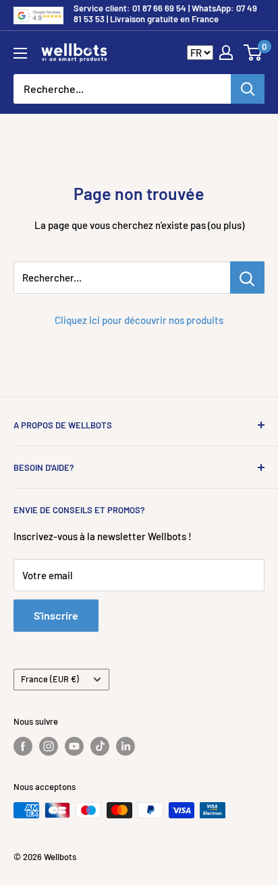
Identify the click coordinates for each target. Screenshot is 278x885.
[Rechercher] (248, 89)
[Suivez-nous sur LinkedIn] (125, 746)
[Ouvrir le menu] (20, 53)
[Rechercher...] (247, 277)
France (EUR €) (50, 679)
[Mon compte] (226, 52)
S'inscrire (56, 615)
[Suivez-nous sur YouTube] (74, 746)
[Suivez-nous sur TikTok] (99, 746)
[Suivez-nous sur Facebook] (22, 746)
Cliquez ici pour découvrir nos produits (139, 320)
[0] (253, 52)
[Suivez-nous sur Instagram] (48, 746)
